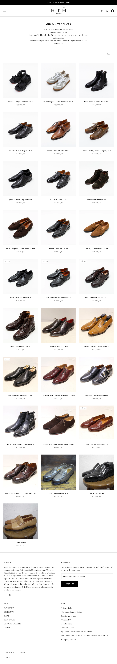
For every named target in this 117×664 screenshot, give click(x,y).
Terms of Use (66, 620)
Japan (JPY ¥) (10, 653)
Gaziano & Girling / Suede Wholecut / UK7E (58, 444)
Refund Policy (67, 627)
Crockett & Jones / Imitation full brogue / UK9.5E (58, 395)
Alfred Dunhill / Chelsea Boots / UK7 (96, 102)
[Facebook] (5, 594)
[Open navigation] (4, 11)
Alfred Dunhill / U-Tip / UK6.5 (20, 297)
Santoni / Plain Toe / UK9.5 (58, 248)
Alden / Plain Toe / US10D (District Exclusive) (20, 493)
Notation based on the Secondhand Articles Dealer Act (84, 635)
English (22, 653)
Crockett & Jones (20, 542)
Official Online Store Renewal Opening (58, 2)
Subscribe (69, 584)
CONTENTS (9, 612)
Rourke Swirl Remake (96, 493)
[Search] (107, 11)
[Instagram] (10, 594)
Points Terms (67, 624)
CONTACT (8, 627)
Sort (108, 54)
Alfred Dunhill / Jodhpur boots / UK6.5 (20, 444)
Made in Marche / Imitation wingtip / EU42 (96, 151)
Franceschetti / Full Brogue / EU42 (20, 151)
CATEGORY (9, 608)
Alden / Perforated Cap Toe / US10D (96, 297)
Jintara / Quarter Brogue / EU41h (20, 199)
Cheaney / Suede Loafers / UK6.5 (96, 248)
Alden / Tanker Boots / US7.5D (20, 346)
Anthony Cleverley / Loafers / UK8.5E (96, 346)
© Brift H (8, 658)
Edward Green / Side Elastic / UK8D (20, 395)
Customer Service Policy (71, 612)
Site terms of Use (68, 616)
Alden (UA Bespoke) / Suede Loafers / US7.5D (20, 248)
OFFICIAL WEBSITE (12, 624)
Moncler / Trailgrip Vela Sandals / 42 (20, 102)
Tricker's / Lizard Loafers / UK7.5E (96, 444)
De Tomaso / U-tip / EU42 (58, 199)
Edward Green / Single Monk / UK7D (58, 297)
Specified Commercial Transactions (76, 631)
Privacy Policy (67, 608)
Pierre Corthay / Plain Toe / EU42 (58, 151)
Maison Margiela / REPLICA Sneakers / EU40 (58, 102)
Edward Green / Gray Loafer (58, 493)
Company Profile (68, 639)
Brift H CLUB (9, 620)
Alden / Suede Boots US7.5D (96, 199)
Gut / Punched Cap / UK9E (58, 346)
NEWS (6, 616)
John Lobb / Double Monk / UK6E (96, 395)
